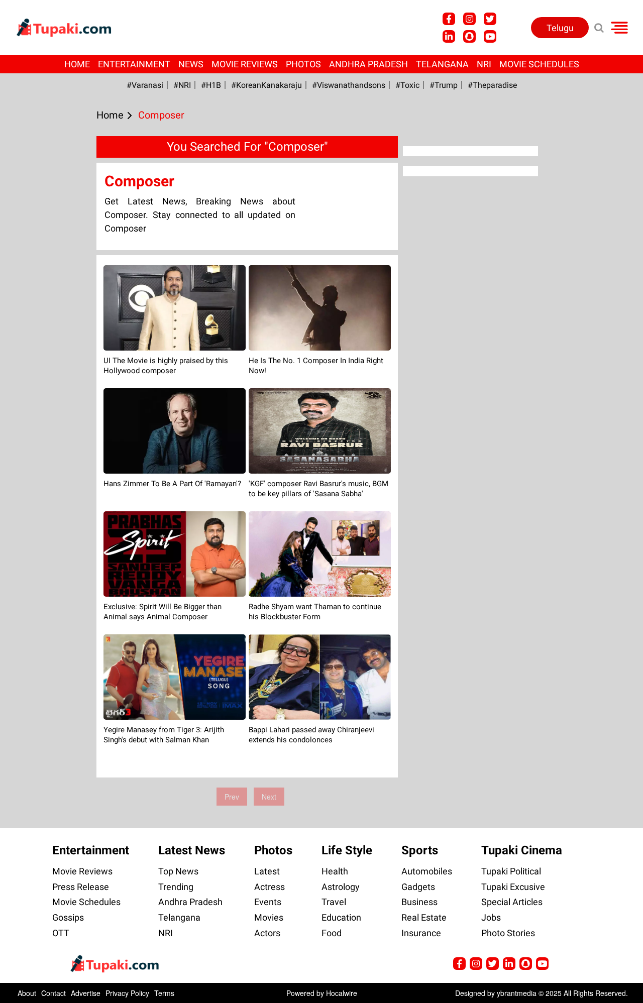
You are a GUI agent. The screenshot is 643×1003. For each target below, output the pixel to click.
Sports (419, 850)
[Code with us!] (469, 36)
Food (332, 933)
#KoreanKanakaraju (266, 85)
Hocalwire (341, 993)
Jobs (491, 917)
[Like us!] (449, 19)
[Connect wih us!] (449, 36)
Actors (267, 933)
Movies (268, 917)
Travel (334, 902)
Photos (303, 64)
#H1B (211, 85)
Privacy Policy (127, 993)
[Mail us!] (490, 36)
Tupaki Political (511, 871)
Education (341, 917)
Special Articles (512, 902)
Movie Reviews (244, 64)
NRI (484, 64)
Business (419, 902)
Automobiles (426, 871)
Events (267, 902)
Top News (178, 871)
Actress (269, 886)
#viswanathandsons (348, 85)
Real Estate (424, 917)
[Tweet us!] (469, 19)
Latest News (191, 850)
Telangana (442, 64)
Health (335, 871)
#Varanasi (145, 85)
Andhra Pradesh (368, 64)
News (190, 64)
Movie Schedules (539, 64)
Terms (164, 993)
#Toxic (407, 85)
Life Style (347, 850)
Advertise (85, 993)
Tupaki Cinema (521, 850)
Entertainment (134, 64)
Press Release (80, 886)
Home (77, 64)
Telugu (560, 28)
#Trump (444, 85)
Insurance (421, 933)
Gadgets (418, 886)
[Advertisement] (45, 351)
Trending (175, 886)
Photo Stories (508, 933)
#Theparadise (492, 85)
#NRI (182, 85)
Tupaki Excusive (513, 886)
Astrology (341, 886)
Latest (267, 871)
